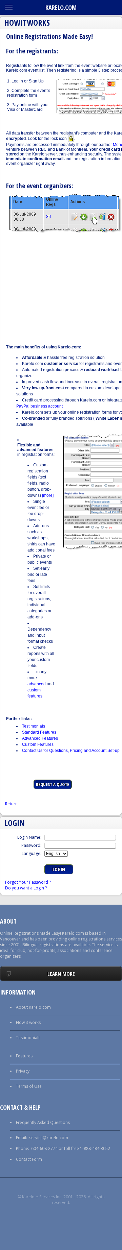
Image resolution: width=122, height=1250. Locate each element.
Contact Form (29, 1159)
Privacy (22, 1071)
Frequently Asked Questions (43, 1122)
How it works (28, 1022)
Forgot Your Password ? (28, 882)
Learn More (61, 973)
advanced (36, 684)
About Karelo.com (33, 1007)
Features (24, 1056)
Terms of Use (29, 1086)
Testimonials (33, 726)
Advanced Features (40, 738)
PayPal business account (39, 406)
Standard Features (39, 732)
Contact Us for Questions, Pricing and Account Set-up (71, 750)
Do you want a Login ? (26, 888)
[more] (48, 495)
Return (11, 804)
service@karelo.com (48, 1138)
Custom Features (38, 744)
